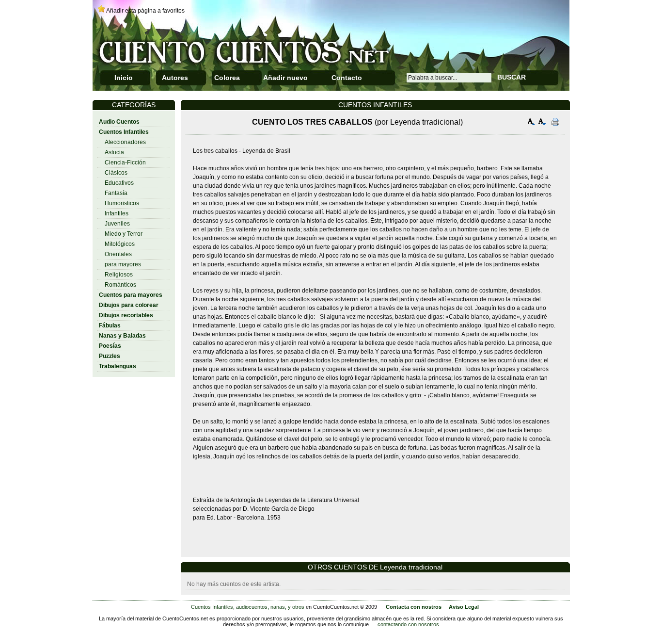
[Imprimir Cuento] (555, 123)
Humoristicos (122, 203)
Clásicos (116, 172)
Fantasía (116, 193)
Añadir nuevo (285, 77)
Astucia (114, 152)
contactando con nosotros (408, 624)
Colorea (227, 77)
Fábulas (110, 325)
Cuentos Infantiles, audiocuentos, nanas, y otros (247, 607)
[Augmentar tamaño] (532, 123)
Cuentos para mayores (130, 295)
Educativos (119, 182)
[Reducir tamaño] (542, 123)
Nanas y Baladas (122, 335)
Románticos (120, 284)
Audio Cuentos (119, 121)
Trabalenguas (117, 366)
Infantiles (116, 213)
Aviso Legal (464, 607)
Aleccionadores (125, 142)
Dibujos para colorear (128, 305)
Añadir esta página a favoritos (145, 10)
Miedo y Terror (123, 233)
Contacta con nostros (413, 607)
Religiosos (119, 274)
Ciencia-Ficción (125, 162)
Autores (175, 77)
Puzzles (109, 356)
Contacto (346, 77)
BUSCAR (511, 77)
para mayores (123, 264)
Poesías (110, 345)
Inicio (123, 77)
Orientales (118, 254)
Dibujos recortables (126, 315)
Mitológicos (120, 244)
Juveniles (117, 223)
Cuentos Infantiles (124, 132)
